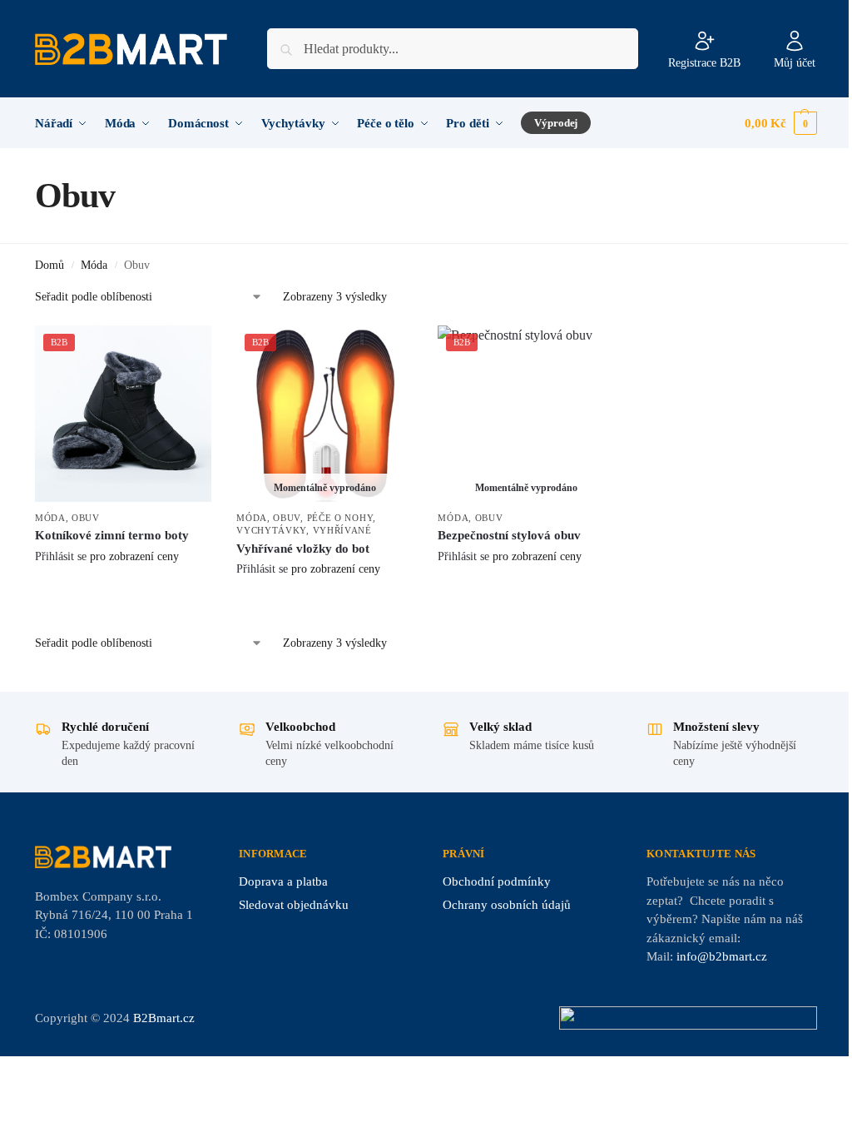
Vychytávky (271, 530)
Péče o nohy (340, 518)
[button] (781, 123)
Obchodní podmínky (497, 881)
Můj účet (794, 63)
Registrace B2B (704, 63)
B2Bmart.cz (164, 1018)
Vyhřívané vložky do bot (302, 548)
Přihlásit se (61, 556)
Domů (49, 265)
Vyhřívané (342, 530)
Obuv (86, 518)
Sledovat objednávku (294, 904)
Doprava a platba (283, 881)
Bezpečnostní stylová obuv (509, 535)
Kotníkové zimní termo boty (112, 535)
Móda (94, 265)
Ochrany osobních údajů (507, 904)
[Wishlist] (186, 350)
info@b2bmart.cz (721, 956)
